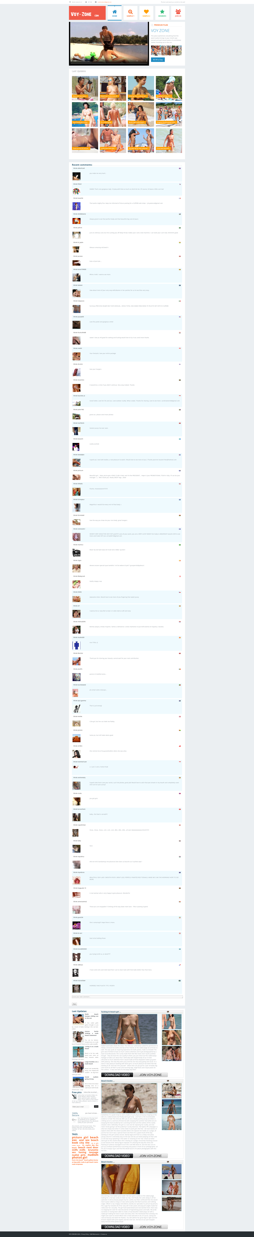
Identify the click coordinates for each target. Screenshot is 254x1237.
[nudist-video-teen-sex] (172, 1054)
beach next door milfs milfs (85, 1148)
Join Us (178, 16)
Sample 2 (146, 16)
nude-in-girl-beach (87, 1162)
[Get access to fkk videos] (117, 1075)
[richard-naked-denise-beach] (172, 1038)
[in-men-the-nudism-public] (172, 1123)
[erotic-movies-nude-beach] (172, 1107)
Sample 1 (130, 16)
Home (114, 16)
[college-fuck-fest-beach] (172, 1172)
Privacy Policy (85, 1234)
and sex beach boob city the (85, 1141)
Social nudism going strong (91, 1078)
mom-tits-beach (78, 1160)
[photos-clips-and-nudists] (172, 1204)
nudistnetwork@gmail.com (104, 2)
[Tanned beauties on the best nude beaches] (150, 1075)
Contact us (104, 1234)
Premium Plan (161, 25)
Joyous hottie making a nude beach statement (91, 1033)
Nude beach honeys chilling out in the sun (91, 1016)
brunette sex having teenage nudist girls (85, 1152)
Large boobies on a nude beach (91, 1063)
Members (162, 16)
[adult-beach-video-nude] (172, 1188)
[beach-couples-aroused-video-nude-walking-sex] (172, 1091)
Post (74, 1004)
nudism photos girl (85, 1156)
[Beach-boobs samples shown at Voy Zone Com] (177, 50)
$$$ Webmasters (95, 1234)
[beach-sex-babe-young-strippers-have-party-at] (172, 1022)
